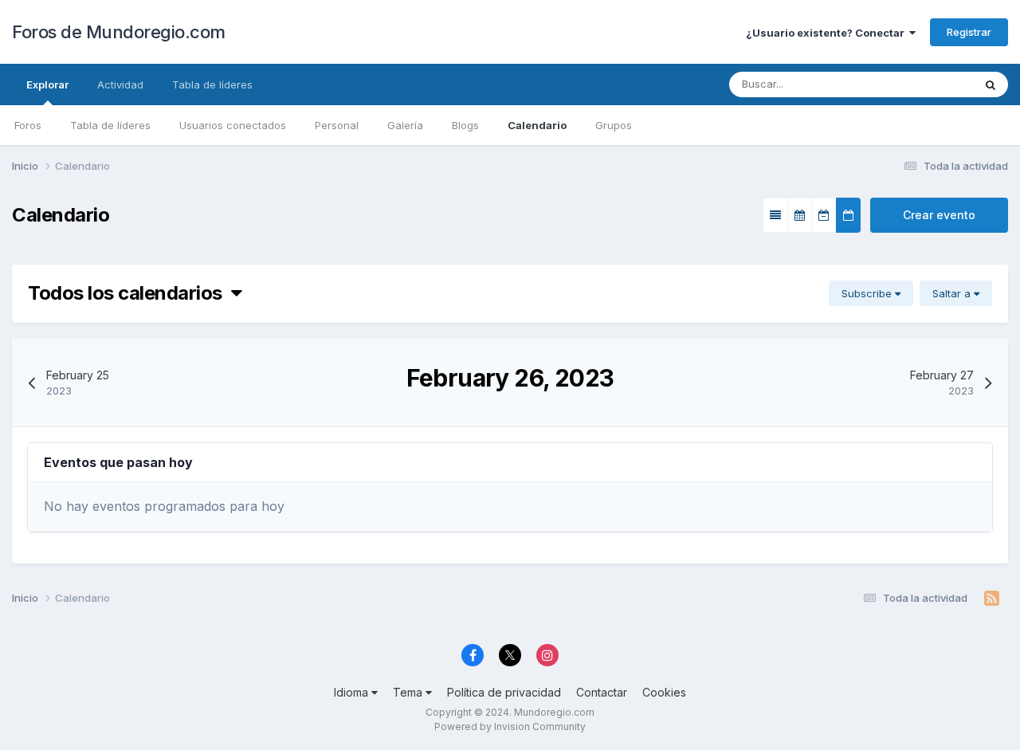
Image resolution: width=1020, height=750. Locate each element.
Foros (27, 125)
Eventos (932, 84)
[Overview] (775, 215)
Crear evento (939, 215)
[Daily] (848, 215)
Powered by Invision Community (510, 726)
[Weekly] (824, 215)
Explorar (47, 84)
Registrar (969, 32)
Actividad (120, 84)
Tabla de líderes (110, 125)
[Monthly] (799, 215)
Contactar (601, 692)
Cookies (664, 692)
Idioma (352, 692)
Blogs (465, 125)
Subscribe (868, 293)
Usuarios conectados (232, 125)
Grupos (613, 125)
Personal (337, 125)
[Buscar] (990, 84)
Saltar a (953, 293)
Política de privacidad (504, 692)
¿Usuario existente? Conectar (827, 32)
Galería (405, 125)
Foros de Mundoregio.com (119, 32)
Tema (409, 692)
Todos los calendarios (129, 292)
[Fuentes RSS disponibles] (991, 598)
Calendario (537, 125)
